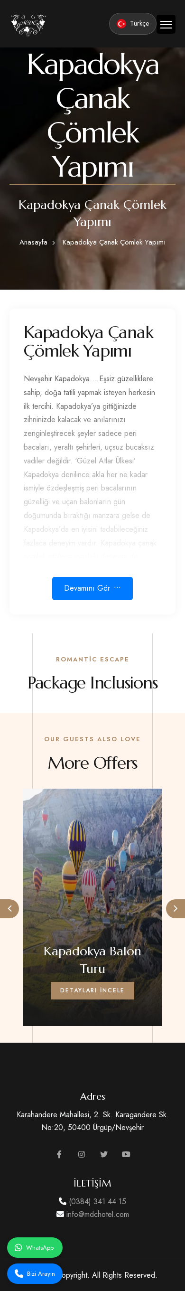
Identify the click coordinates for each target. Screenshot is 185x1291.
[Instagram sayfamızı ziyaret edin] (82, 1154)
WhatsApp (40, 1247)
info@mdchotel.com (96, 1214)
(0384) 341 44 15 (96, 1201)
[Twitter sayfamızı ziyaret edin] (104, 1154)
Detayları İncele (92, 990)
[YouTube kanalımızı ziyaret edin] (126, 1154)
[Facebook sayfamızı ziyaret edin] (59, 1154)
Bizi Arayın (41, 1273)
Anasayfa (33, 242)
